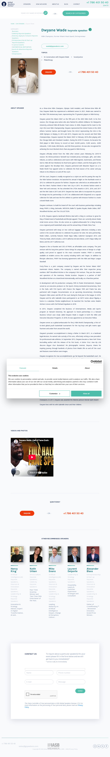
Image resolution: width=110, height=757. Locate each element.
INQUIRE (48, 72)
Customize (53, 393)
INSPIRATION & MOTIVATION (21, 47)
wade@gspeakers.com (55, 46)
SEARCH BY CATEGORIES (76, 13)
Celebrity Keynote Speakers (21, 33)
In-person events (18, 45)
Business (15, 31)
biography (50, 754)
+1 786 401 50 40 (97, 3)
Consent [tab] (23, 368)
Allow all (86, 393)
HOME (12, 23)
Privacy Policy (73, 749)
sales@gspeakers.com (28, 746)
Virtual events (17, 54)
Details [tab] (55, 368)
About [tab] (87, 368)
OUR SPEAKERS (20, 23)
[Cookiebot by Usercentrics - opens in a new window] (92, 361)
